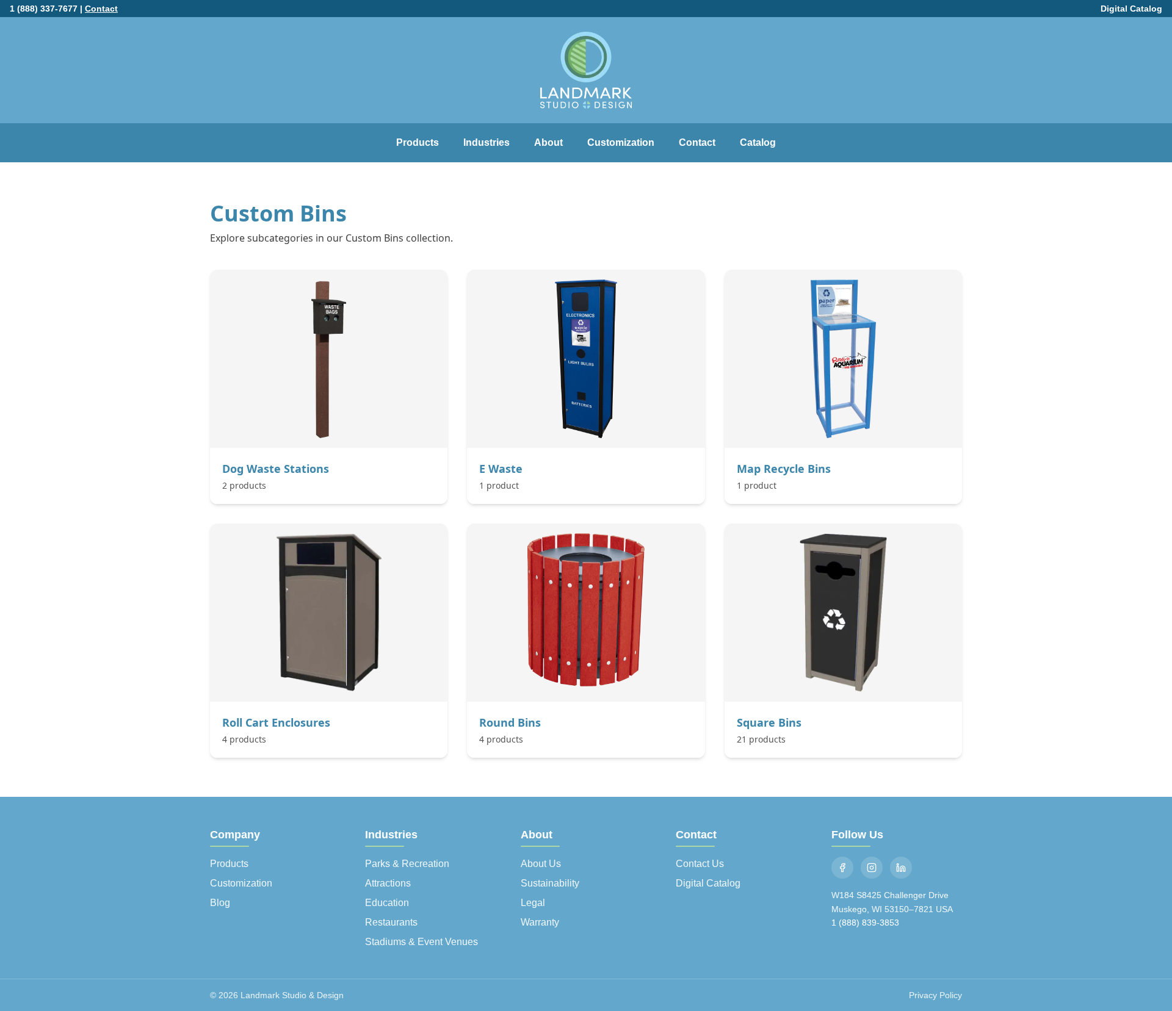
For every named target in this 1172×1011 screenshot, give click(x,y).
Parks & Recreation (407, 863)
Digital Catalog (1131, 8)
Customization (620, 142)
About (548, 142)
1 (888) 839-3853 (865, 922)
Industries (486, 142)
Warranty (540, 922)
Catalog (758, 142)
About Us (541, 863)
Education (387, 903)
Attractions (388, 883)
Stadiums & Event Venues (421, 942)
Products (417, 142)
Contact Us (700, 863)
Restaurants (391, 922)
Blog (220, 903)
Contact (101, 8)
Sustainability (550, 883)
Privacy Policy (935, 995)
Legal (533, 903)
